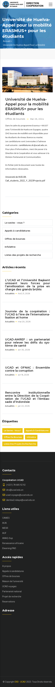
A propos (6, 566)
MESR (5, 528)
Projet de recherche (11, 596)
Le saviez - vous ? (14, 222)
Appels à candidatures (17, 230)
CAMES (6, 518)
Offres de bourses (15, 119)
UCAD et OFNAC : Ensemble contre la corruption (27, 369)
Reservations (8, 601)
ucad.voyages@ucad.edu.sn (19, 495)
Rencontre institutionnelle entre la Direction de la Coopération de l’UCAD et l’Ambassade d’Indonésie (27, 397)
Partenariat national (12, 591)
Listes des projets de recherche (23, 255)
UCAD (23, 682)
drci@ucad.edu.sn (14, 490)
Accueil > (7, 41)
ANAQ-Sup (7, 538)
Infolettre (10, 246)
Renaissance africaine (13, 543)
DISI (16, 682)
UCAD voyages (9, 586)
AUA (4, 523)
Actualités (9, 293)
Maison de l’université (12, 581)
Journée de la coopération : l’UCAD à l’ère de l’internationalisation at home (27, 314)
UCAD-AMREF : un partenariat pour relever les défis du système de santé (27, 342)
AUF (4, 533)
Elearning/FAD (9, 548)
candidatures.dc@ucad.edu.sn (33, 145)
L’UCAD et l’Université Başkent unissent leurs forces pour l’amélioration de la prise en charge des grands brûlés (27, 285)
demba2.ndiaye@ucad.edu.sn (20, 500)
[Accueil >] (23, 4)
